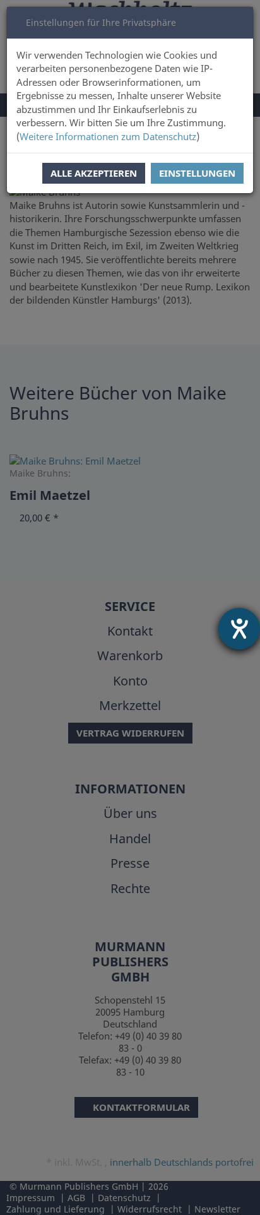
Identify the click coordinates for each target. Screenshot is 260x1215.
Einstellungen (197, 173)
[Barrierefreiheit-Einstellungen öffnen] (239, 628)
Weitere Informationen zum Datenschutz (108, 136)
